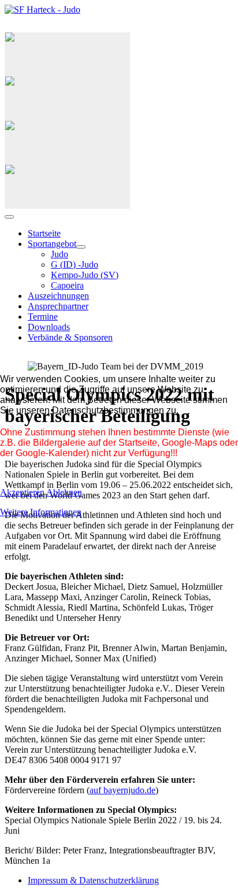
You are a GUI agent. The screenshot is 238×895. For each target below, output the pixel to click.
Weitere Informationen (40, 512)
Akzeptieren (22, 492)
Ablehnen (64, 492)
